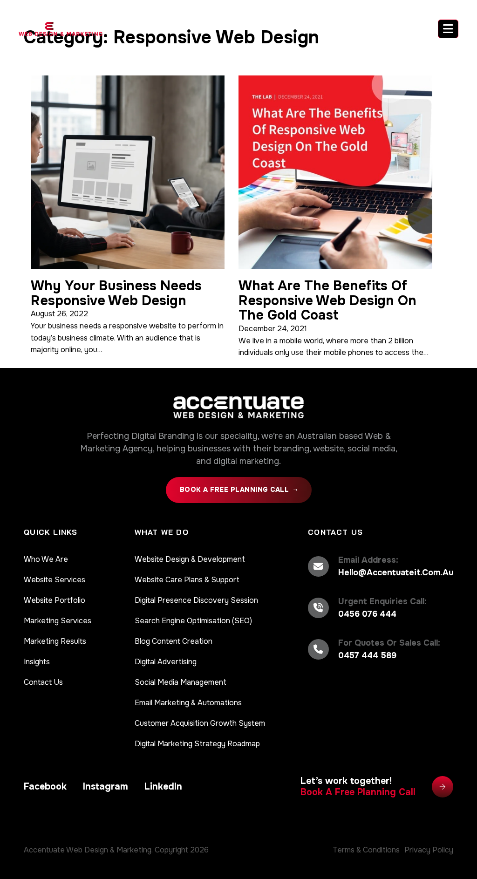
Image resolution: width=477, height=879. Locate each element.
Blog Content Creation (173, 641)
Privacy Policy (428, 850)
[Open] (448, 29)
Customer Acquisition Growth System (200, 723)
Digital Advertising (166, 662)
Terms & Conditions (366, 850)
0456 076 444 (367, 614)
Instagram (105, 786)
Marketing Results (55, 641)
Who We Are (46, 559)
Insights (37, 662)
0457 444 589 (367, 655)
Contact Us (43, 682)
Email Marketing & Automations (188, 703)
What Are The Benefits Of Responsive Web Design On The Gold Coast (327, 300)
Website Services (54, 580)
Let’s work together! (358, 786)
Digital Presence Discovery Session (196, 600)
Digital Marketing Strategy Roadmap (197, 744)
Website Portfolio (54, 600)
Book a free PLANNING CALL (234, 489)
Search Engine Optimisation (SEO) (193, 621)
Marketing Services (57, 621)
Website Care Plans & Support (187, 580)
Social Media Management (180, 682)
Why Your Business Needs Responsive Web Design (116, 293)
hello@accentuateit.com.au (395, 572)
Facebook (45, 786)
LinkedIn (163, 786)
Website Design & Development (190, 559)
